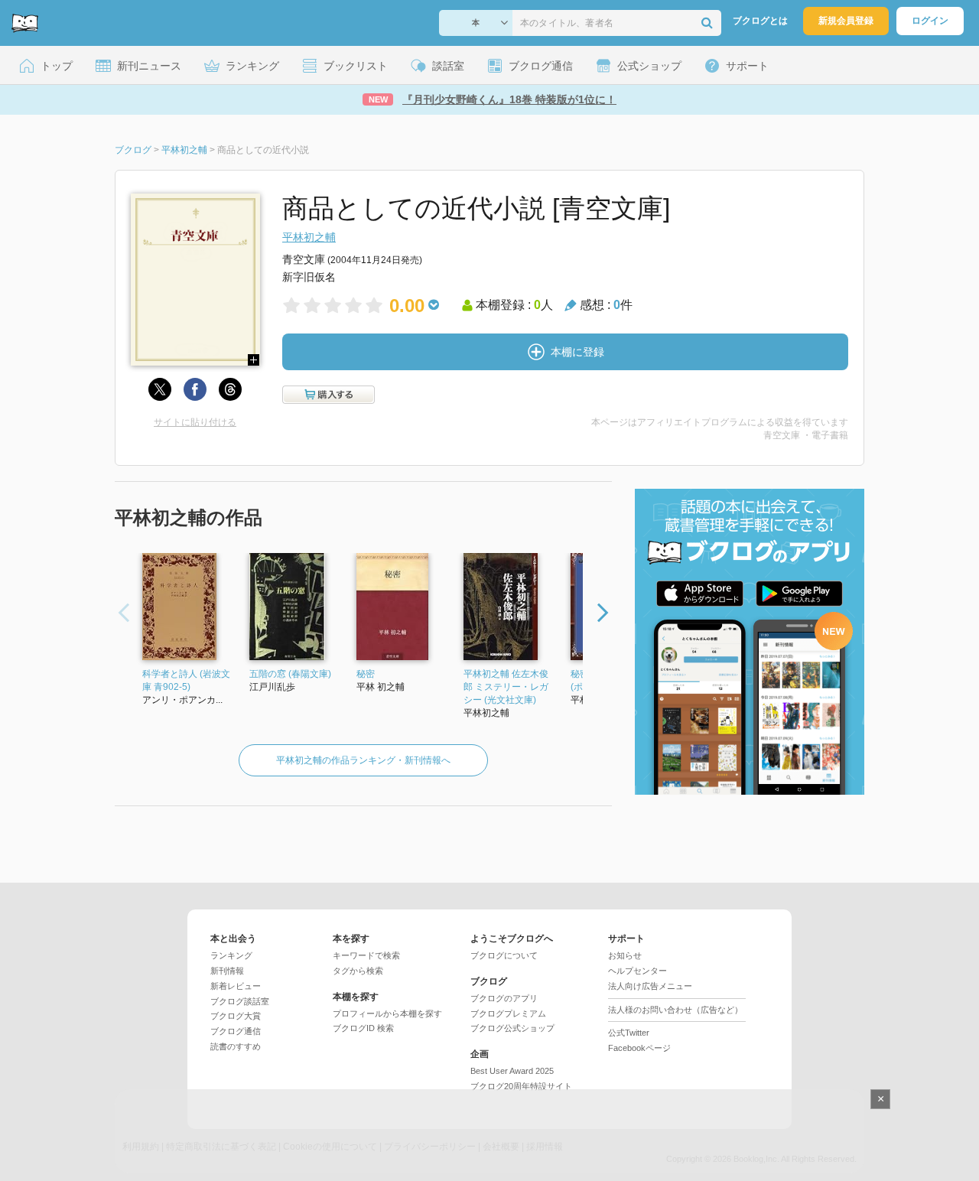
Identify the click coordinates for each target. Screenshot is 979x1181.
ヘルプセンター (637, 970)
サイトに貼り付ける (195, 422)
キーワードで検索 (366, 955)
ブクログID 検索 (363, 1028)
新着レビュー (235, 986)
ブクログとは (760, 20)
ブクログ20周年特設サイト (521, 1086)
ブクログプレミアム (508, 1013)
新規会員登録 (845, 20)
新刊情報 (227, 970)
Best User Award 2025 (512, 1070)
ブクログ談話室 (239, 1001)
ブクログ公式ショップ (512, 1028)
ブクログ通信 (235, 1031)
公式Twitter (628, 1032)
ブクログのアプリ (504, 998)
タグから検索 (358, 970)
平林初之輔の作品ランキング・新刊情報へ (363, 760)
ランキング (231, 955)
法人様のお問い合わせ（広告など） (675, 1009)
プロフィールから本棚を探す (387, 1013)
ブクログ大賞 (235, 1015)
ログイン (930, 20)
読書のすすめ (235, 1046)
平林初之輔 (309, 237)
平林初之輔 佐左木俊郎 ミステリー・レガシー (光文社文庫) (505, 687)
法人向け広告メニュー (650, 986)
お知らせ (625, 955)
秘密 (365, 674)
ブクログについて (504, 955)
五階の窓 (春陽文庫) (290, 674)
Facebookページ (639, 1047)
